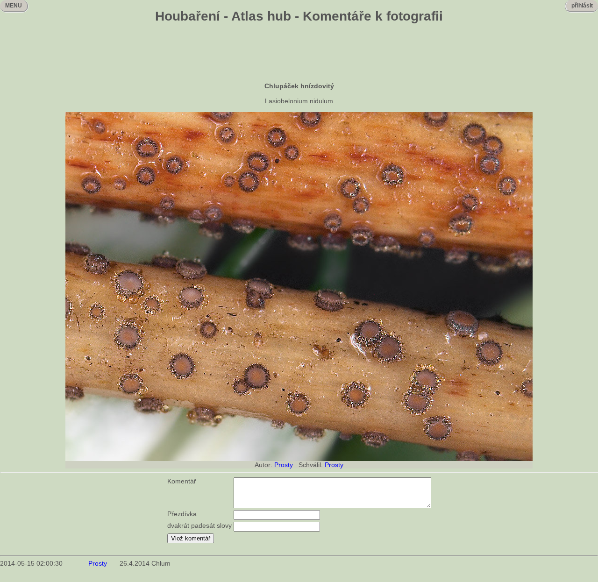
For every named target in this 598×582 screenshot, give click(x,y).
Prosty (283, 464)
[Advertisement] (299, 54)
